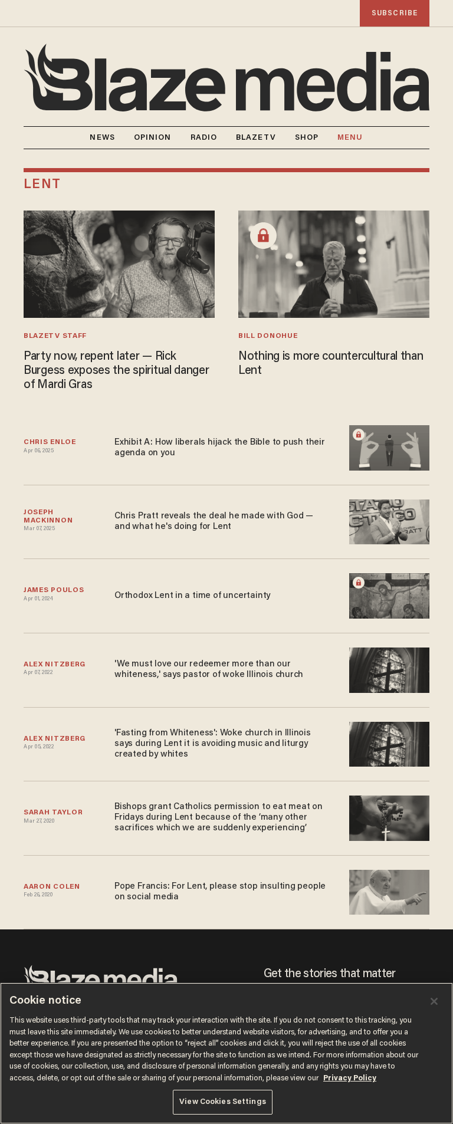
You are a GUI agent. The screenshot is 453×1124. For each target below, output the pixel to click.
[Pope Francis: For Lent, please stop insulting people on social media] (389, 890)
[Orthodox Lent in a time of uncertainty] (389, 594)
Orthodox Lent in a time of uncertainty (192, 595)
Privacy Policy (349, 1078)
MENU (350, 138)
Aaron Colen (52, 886)
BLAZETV (256, 138)
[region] (226, 1053)
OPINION (153, 138)
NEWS (102, 138)
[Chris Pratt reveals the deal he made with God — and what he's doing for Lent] (389, 520)
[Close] (434, 1001)
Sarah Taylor (53, 812)
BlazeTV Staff (55, 336)
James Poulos (54, 590)
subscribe (395, 13)
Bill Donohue (267, 336)
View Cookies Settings (222, 1102)
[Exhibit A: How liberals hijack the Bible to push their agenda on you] (389, 446)
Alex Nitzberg (55, 664)
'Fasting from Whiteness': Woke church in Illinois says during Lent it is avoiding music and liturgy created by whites (212, 744)
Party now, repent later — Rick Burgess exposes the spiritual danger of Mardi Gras (116, 371)
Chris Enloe (50, 442)
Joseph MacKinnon (48, 516)
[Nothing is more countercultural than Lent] (333, 262)
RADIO (204, 138)
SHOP (307, 138)
